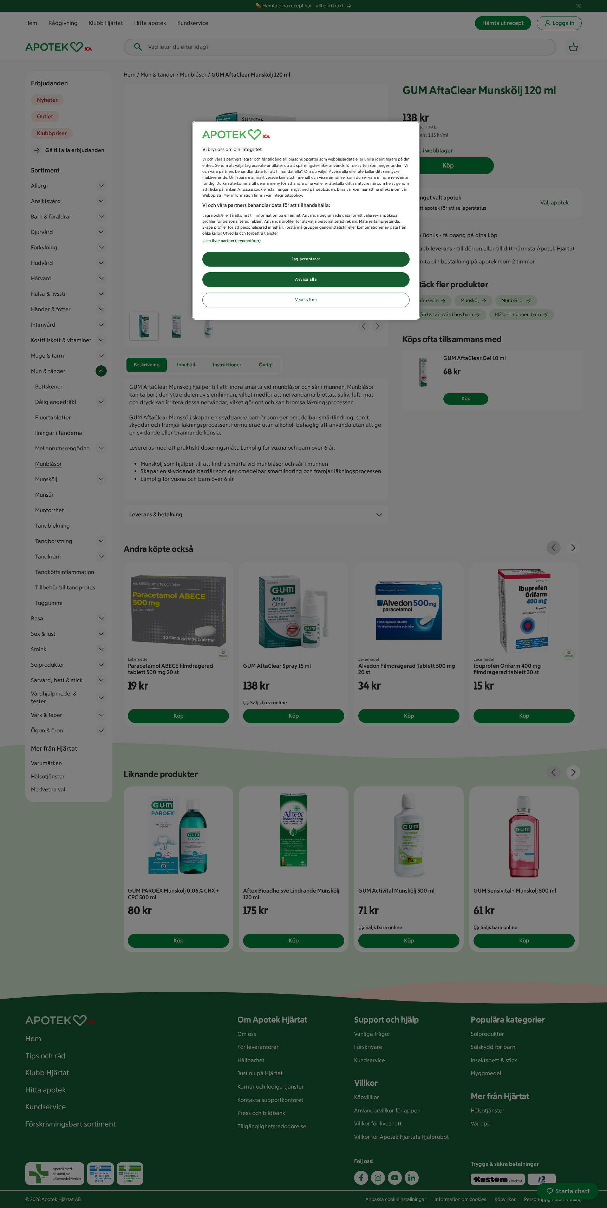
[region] (306, 220)
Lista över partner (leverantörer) (231, 240)
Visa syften (306, 299)
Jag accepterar (306, 258)
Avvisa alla (305, 279)
